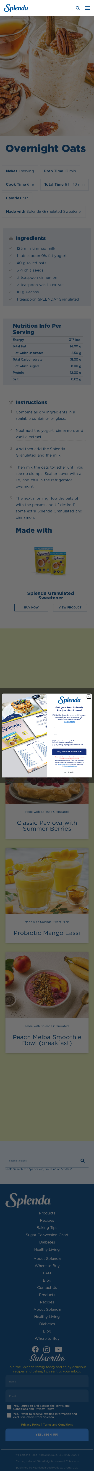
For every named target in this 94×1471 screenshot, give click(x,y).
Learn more (69, 722)
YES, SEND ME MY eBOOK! (69, 752)
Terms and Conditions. (70, 766)
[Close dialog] (89, 697)
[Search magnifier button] (77, 8)
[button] (87, 8)
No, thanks (69, 772)
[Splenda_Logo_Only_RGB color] (16, 8)
